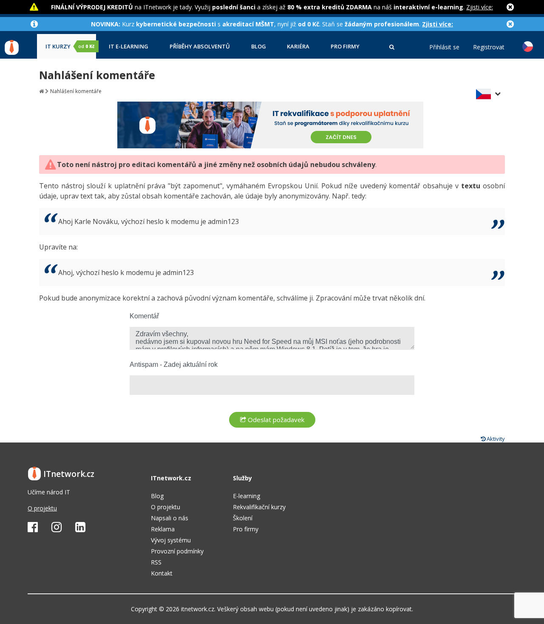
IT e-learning (128, 46)
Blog (258, 46)
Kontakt (162, 573)
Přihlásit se (444, 47)
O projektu (42, 508)
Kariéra (298, 46)
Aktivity (495, 438)
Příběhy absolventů (200, 46)
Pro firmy (345, 46)
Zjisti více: (479, 7)
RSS (156, 562)
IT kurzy (69, 46)
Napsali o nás (169, 518)
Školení (242, 518)
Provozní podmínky (177, 551)
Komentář (144, 316)
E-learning (246, 496)
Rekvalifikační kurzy (259, 507)
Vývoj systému (171, 540)
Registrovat (488, 47)
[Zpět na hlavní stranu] (41, 91)
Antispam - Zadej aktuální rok (174, 364)
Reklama (163, 529)
